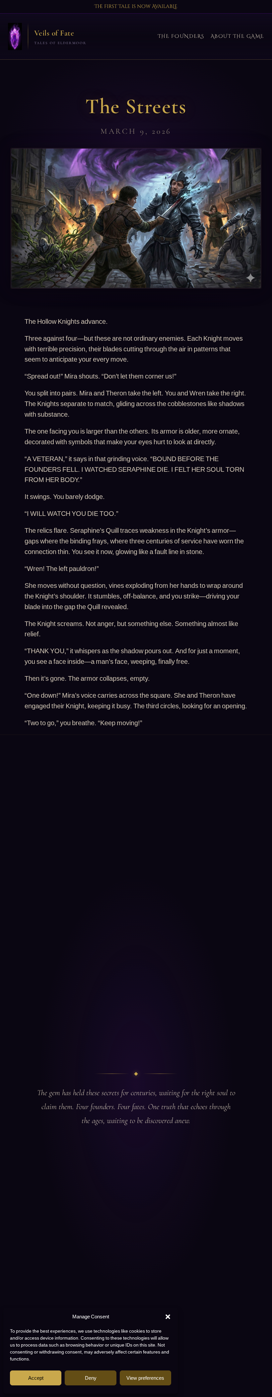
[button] (168, 1316)
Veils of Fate (54, 33)
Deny (91, 1378)
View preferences (145, 1378)
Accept (35, 1378)
